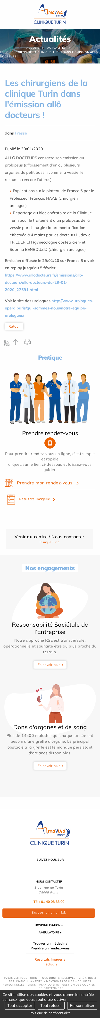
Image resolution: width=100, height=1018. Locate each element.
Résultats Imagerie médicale (50, 961)
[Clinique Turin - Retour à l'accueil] (50, 14)
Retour (14, 326)
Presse (21, 133)
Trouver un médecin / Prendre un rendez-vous (50, 945)
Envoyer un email (45, 912)
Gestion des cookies (78, 984)
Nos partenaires (50, 988)
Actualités (56, 47)
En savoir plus (49, 665)
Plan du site (49, 984)
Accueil (33, 47)
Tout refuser (51, 1005)
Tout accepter (19, 1005)
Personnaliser (82, 1005)
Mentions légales (60, 981)
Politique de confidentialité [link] (50, 1013)
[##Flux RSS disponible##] (7, 344)
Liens (32, 984)
